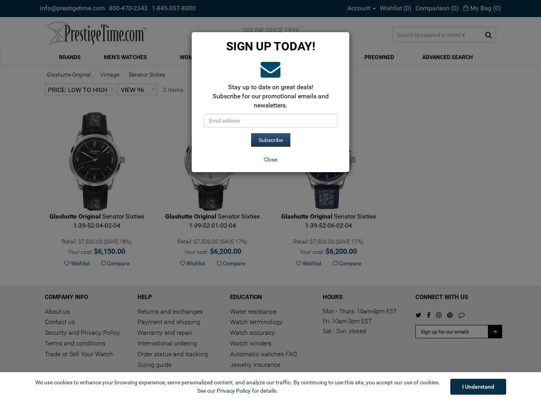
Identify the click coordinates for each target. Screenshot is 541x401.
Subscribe (270, 140)
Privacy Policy (234, 391)
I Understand (478, 387)
